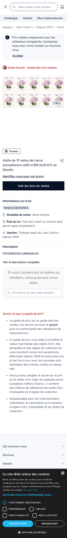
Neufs (60, 27)
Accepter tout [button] (18, 523)
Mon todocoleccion (50, 18)
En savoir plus (31, 489)
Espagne (6, 27)
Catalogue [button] (11, 18)
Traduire (13, 151)
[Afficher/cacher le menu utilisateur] (5, 7)
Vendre (27, 18)
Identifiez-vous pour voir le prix (23, 176)
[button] (33, 495)
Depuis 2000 (44, 27)
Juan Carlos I (24, 27)
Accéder (17, 55)
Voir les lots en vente (33, 186)
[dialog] (33, 503)
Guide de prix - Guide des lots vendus (32, 67)
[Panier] (62, 7)
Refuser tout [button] (50, 523)
